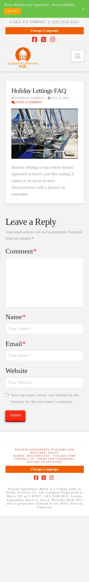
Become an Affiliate (44, 462)
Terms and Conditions (56, 459)
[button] (78, 56)
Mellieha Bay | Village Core (51, 455)
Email (15, 343)
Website (16, 370)
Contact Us (24, 459)
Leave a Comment (28, 102)
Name (15, 317)
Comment (21, 251)
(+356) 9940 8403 (63, 22)
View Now (12, 11)
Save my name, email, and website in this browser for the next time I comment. (45, 398)
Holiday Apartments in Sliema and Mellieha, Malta (44, 451)
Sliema (19, 455)
